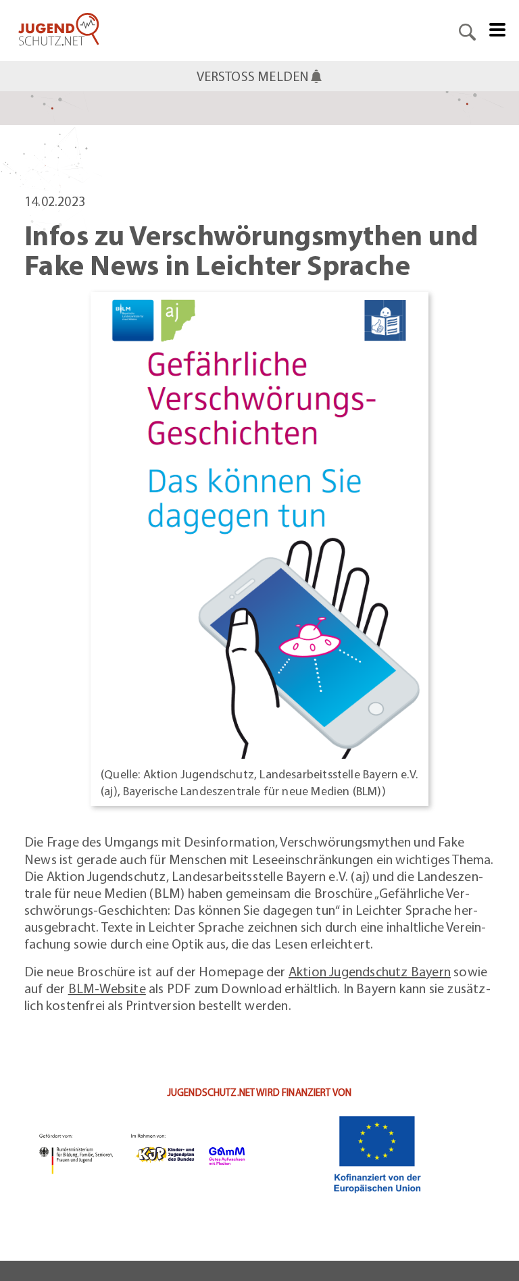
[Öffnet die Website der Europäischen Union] (377, 1154)
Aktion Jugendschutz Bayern (370, 971)
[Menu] (497, 28)
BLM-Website (107, 988)
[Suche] (467, 30)
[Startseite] (59, 30)
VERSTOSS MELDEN (253, 76)
